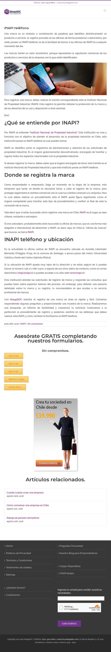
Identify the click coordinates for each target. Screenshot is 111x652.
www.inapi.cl (77, 272)
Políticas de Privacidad (18, 553)
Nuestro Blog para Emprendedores (78, 553)
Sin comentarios (35, 324)
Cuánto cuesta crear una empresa (25, 492)
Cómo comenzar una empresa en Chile (28, 505)
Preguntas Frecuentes (71, 546)
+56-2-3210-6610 (48, 3)
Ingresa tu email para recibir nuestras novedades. (80, 591)
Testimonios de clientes (19, 567)
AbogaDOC (16, 299)
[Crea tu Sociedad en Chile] (55, 399)
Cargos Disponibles (70, 566)
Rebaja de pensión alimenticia (23, 518)
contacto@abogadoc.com (67, 3)
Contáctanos (13, 595)
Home (9, 546)
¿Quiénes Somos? (15, 587)
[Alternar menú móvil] (105, 10)
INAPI (83, 212)
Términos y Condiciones (19, 560)
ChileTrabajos (66, 573)
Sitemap (10, 574)
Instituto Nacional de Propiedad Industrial (53, 132)
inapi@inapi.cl (25, 272)
